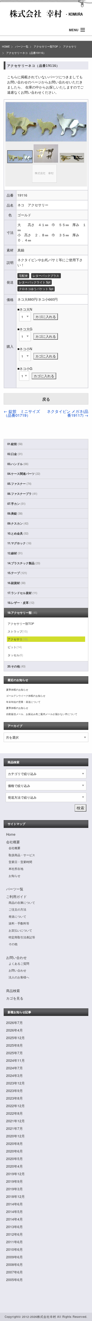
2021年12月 (15, 1120)
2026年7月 (14, 1022)
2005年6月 (14, 1279)
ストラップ (18, 631)
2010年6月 (14, 1249)
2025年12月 (15, 1037)
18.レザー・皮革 (20, 603)
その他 (13, 944)
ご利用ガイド (16, 896)
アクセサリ (70, 46)
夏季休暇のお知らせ (17, 689)
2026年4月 (14, 1030)
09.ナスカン (17, 523)
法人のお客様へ (19, 977)
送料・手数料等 (19, 923)
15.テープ (17, 573)
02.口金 (15, 454)
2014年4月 (14, 1219)
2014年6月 (14, 1204)
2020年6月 (14, 1151)
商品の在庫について (22, 902)
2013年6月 (14, 1226)
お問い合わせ (16, 957)
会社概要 (13, 841)
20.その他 (16, 666)
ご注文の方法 (17, 909)
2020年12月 (15, 1135)
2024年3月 (14, 1075)
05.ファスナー (19, 484)
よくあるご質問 (19, 963)
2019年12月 (15, 1173)
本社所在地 (16, 868)
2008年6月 (14, 1264)
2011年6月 (14, 1241)
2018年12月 (15, 1196)
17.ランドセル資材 (22, 593)
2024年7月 (14, 1067)
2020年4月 (14, 1166)
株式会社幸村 (46, 1317)
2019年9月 (14, 1181)
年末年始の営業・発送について (23, 702)
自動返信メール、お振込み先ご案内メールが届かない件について (41, 714)
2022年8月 (14, 1113)
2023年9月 (14, 1090)
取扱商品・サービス (22, 855)
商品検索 (13, 990)
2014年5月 (14, 1211)
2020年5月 (14, 1158)
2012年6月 (14, 1234)
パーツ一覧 (21, 46)
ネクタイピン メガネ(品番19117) (67, 413)
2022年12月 (15, 1105)
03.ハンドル (17, 464)
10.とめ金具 (17, 533)
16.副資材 (16, 583)
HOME (6, 46)
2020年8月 (14, 1143)
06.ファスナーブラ (22, 494)
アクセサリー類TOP (46, 46)
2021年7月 (14, 1128)
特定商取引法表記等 (22, 937)
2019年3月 (14, 1188)
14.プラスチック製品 (23, 563)
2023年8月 (14, 1098)
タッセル (15, 655)
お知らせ (14, 876)
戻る (46, 399)
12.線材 (15, 553)
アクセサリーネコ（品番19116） (26, 53)
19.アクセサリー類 (22, 613)
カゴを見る (14, 998)
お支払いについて (20, 930)
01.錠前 (15, 444)
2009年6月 (14, 1256)
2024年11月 (15, 1060)
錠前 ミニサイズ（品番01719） (22, 413)
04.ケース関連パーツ (23, 474)
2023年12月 (15, 1083)
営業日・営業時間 (20, 862)
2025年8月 (14, 1045)
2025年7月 (14, 1052)
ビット (15, 647)
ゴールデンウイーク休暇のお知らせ (25, 695)
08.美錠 (15, 513)
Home (10, 834)
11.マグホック (19, 543)
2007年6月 (14, 1272)
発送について (17, 916)
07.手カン (16, 504)
